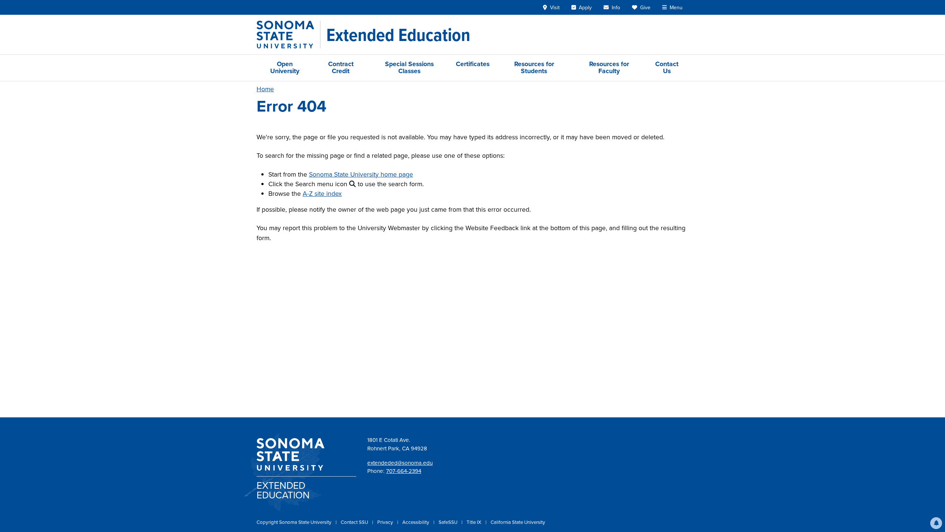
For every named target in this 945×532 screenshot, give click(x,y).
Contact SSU (355, 522)
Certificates (472, 64)
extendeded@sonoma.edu (400, 463)
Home (265, 89)
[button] (936, 523)
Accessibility (416, 522)
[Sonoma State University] (288, 34)
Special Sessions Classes (409, 67)
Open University (284, 67)
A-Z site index (322, 193)
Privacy (385, 522)
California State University (518, 522)
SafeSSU (448, 522)
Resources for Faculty (609, 67)
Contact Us (666, 67)
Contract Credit (341, 67)
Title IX (474, 522)
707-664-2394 (403, 471)
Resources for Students (534, 67)
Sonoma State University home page (361, 174)
